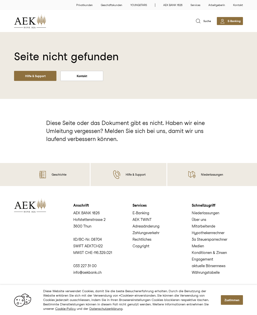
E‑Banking (141, 213)
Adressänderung (146, 226)
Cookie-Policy (65, 309)
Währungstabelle (206, 272)
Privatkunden (84, 5)
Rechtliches (142, 239)
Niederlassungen (205, 213)
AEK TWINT (142, 219)
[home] (36, 21)
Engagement (202, 259)
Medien (198, 246)
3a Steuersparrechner (209, 239)
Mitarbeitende (203, 226)
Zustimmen (231, 300)
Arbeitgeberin (216, 5)
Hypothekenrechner (208, 233)
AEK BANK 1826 (173, 5)
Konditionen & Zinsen (209, 253)
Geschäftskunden (111, 5)
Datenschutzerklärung (105, 309)
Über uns (199, 219)
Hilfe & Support (35, 76)
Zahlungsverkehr (146, 233)
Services (195, 5)
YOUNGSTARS (138, 5)
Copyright (141, 246)
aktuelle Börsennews (208, 266)
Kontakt (238, 5)
